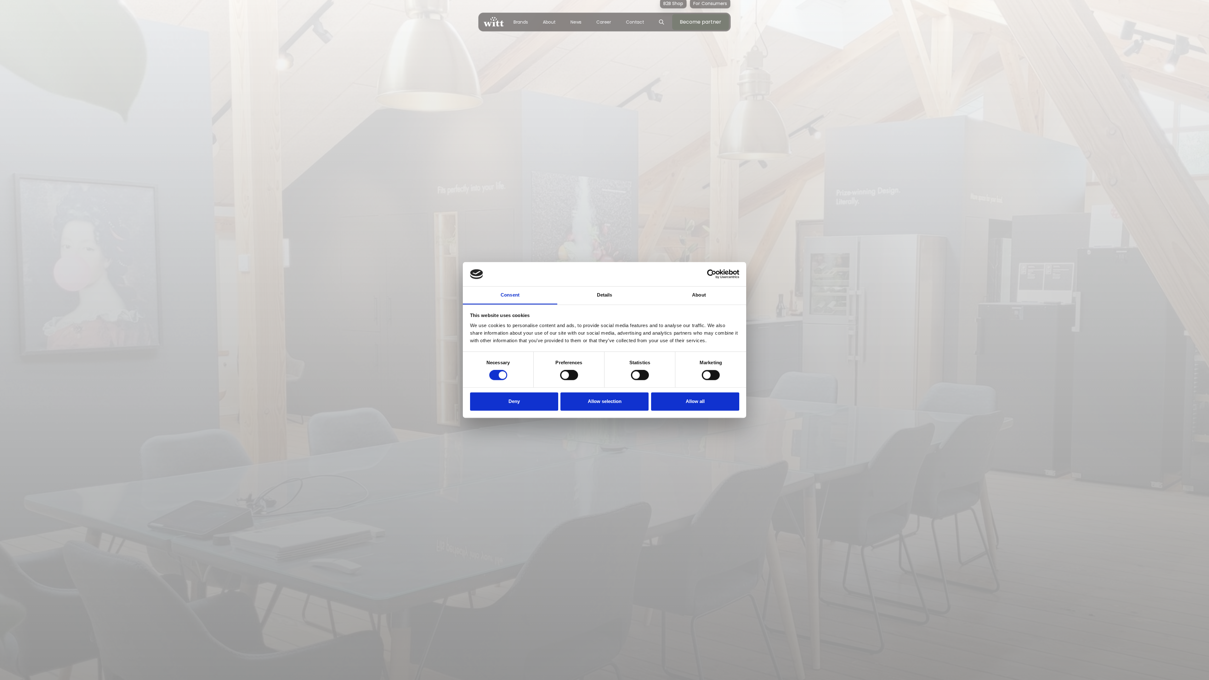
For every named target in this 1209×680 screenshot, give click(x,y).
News (576, 22)
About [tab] (699, 295)
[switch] (569, 375)
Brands (521, 22)
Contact (635, 22)
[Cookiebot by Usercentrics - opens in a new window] (711, 274)
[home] (494, 22)
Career (603, 22)
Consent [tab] (510, 295)
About (549, 22)
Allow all (695, 401)
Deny (514, 401)
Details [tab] (604, 295)
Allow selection (605, 401)
